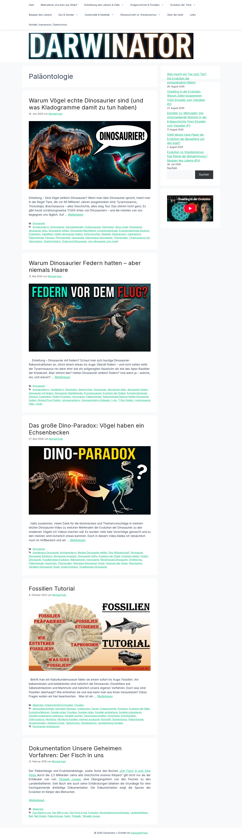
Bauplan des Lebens (40, 14)
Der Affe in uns (60, 812)
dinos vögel (121, 227)
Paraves (49, 237)
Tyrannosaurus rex (139, 237)
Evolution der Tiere (180, 4)
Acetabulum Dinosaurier (46, 552)
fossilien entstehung (106, 712)
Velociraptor (35, 241)
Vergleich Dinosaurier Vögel (44, 566)
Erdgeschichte (108, 708)
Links (193, 14)
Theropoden (121, 237)
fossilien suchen (74, 715)
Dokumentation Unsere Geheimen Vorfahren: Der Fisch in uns (75, 752)
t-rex (114, 400)
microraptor (78, 396)
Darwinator (108, 227)
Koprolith (106, 719)
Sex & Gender (66, 14)
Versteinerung (88, 723)
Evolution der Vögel (109, 556)
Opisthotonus (119, 719)
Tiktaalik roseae (69, 779)
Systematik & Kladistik (97, 14)
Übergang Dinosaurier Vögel (88, 563)
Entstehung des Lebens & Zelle (102, 4)
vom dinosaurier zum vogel (103, 241)
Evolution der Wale (139, 708)
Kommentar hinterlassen (46, 726)
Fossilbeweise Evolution (55, 559)
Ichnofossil (114, 715)
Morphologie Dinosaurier (114, 559)
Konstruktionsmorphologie (114, 812)
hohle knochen (92, 234)
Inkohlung (51, 719)
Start (31, 4)
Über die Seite (175, 14)
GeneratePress (139, 832)
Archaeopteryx (41, 227)
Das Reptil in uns (42, 812)
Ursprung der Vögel (116, 563)
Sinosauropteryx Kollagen (96, 400)
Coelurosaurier (93, 227)
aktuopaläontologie (43, 708)
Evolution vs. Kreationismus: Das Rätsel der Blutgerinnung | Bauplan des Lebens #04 (187, 156)
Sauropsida (77, 237)
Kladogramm (119, 234)
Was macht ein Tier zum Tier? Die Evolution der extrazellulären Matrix (187, 78)
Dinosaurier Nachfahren (83, 230)
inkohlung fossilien (67, 719)
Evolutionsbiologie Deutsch (134, 230)
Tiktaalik (76, 816)
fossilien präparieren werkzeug (46, 715)
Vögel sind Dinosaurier (74, 241)
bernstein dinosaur (65, 708)
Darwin (95, 708)
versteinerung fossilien (110, 723)
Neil (31, 816)
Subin (67, 816)
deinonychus (85, 389)
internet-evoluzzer (89, 719)
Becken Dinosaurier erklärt (92, 552)
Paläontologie (36, 237)
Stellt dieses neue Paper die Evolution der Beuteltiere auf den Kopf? (185, 139)
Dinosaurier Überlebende (68, 393)
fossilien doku (86, 712)
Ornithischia (135, 559)
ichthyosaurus (36, 719)
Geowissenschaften (95, 715)
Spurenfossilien (37, 723)
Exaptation (34, 234)
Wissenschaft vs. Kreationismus (138, 14)
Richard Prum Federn (49, 400)
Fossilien (79, 705)
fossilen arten (58, 712)
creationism (83, 708)
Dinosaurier (39, 223)
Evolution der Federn (114, 393)
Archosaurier (57, 227)
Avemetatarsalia (74, 227)
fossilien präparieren (130, 712)
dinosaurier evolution (65, 556)
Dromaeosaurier (93, 393)
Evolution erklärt (130, 556)
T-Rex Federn (126, 400)
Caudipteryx (57, 389)
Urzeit (39, 403)
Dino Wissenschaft (118, 552)
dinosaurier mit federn (41, 393)
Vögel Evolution (52, 241)
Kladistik (106, 234)
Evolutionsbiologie (107, 230)
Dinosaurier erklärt (59, 230)
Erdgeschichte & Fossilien (145, 4)
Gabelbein (47, 234)
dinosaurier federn (137, 389)
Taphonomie (73, 723)
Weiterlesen (75, 214)
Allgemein (38, 705)
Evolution (123, 708)
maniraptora (134, 234)
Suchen (172, 168)
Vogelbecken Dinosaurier (93, 566)
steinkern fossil (55, 723)
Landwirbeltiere (139, 812)
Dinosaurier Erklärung (40, 556)
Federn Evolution (61, 396)
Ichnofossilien (128, 715)
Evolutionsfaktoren (39, 712)
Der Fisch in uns (78, 812)
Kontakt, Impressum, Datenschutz (48, 24)
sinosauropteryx (71, 400)
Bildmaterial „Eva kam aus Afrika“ (59, 4)
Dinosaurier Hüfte (87, 556)
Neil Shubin (40, 816)
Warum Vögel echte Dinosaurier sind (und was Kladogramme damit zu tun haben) (86, 104)
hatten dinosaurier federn (68, 234)
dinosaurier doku (38, 230)
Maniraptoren (77, 559)
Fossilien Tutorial (52, 588)
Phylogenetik (63, 237)
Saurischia (50, 563)
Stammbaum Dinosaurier (98, 237)
